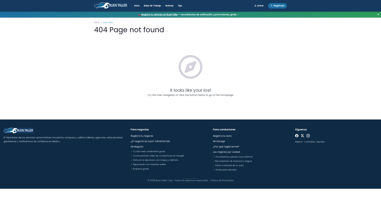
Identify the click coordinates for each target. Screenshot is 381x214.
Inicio (137, 5)
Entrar (260, 5)
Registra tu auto (222, 136)
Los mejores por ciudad (226, 152)
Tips (180, 5)
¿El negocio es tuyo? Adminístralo (150, 141)
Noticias (169, 5)
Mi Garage (219, 141)
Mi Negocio (137, 146)
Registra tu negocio (142, 136)
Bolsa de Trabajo (152, 5)
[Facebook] (296, 135)
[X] (302, 135)
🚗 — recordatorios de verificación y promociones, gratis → (188, 14)
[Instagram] (308, 135)
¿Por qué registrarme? (226, 146)
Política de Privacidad (222, 180)
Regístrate (279, 5)
